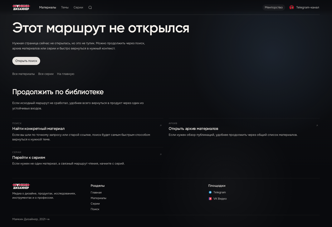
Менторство (274, 7)
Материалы (47, 7)
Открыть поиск (26, 61)
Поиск (95, 209)
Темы (65, 7)
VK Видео (220, 199)
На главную (65, 74)
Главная (96, 192)
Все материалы (23, 74)
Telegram (219, 192)
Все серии (46, 74)
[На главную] (21, 7)
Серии (78, 7)
